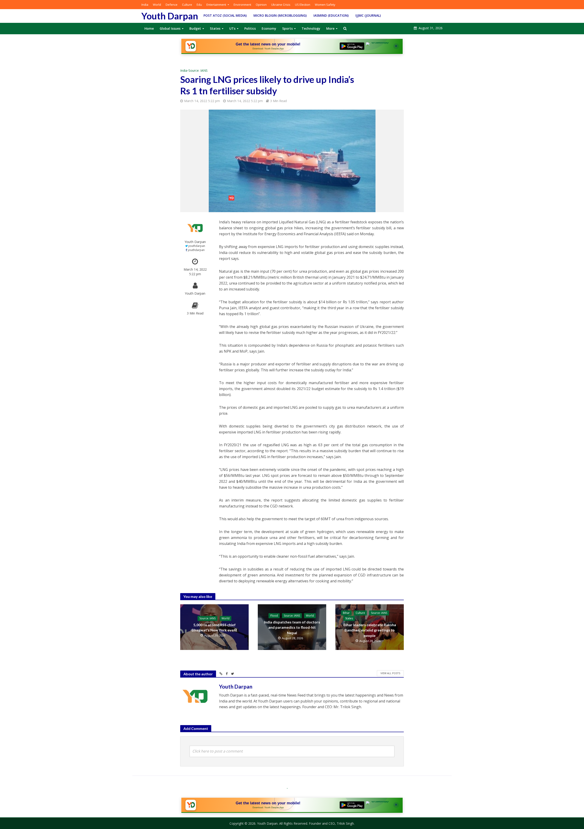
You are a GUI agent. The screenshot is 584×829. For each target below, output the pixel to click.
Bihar (346, 613)
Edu (199, 5)
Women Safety (325, 5)
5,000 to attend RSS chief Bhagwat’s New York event (214, 627)
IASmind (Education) (331, 15)
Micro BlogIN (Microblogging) (280, 15)
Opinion (261, 5)
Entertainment (216, 5)
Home (149, 28)
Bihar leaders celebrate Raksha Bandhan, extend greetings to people (369, 630)
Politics (250, 28)
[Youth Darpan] (190, 46)
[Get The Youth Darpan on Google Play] (352, 46)
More (330, 28)
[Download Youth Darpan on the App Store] (378, 46)
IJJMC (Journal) (368, 15)
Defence (171, 5)
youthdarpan (196, 246)
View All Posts (390, 673)
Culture (187, 5)
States (215, 28)
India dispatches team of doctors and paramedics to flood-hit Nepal (292, 627)
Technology (311, 28)
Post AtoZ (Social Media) (225, 15)
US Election (302, 5)
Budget (195, 28)
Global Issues (170, 28)
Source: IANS (198, 70)
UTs (232, 28)
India (144, 5)
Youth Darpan (169, 16)
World (157, 5)
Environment (242, 5)
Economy (269, 28)
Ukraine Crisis (280, 5)
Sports (287, 28)
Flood (274, 616)
